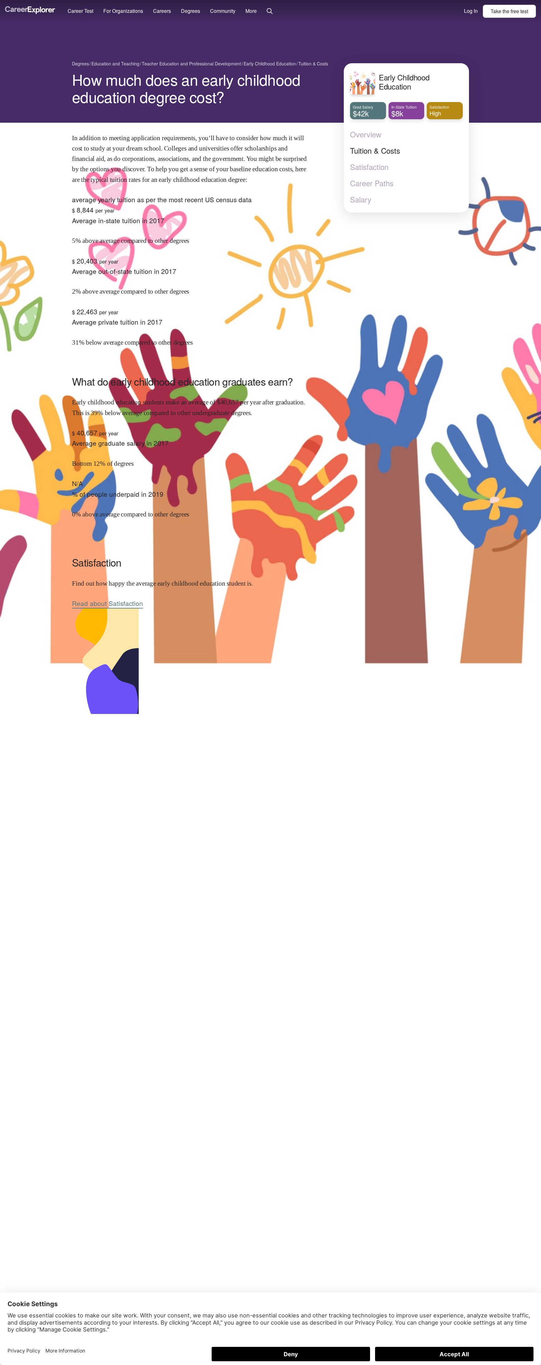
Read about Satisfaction (107, 603)
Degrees (190, 10)
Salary (360, 199)
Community (222, 10)
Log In (471, 10)
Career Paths (372, 183)
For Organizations (123, 10)
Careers (162, 10)
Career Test (80, 10)
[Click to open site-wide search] (270, 11)
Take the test (509, 11)
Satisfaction (369, 166)
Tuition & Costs (375, 150)
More (251, 10)
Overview (365, 134)
